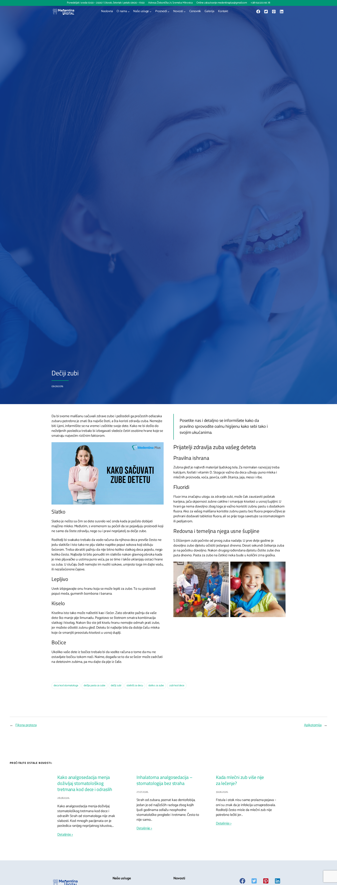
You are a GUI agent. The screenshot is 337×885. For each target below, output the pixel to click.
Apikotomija (313, 725)
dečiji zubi (116, 685)
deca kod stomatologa (66, 685)
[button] (258, 11)
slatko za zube (156, 685)
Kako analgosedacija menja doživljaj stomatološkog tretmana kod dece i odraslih (84, 783)
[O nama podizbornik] (129, 12)
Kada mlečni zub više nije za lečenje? (240, 780)
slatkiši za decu (135, 685)
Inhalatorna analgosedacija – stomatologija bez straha (164, 780)
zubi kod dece (176, 685)
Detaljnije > (65, 834)
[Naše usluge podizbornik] (151, 12)
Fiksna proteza (26, 725)
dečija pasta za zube (94, 685)
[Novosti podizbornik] (185, 12)
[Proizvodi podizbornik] (168, 12)
